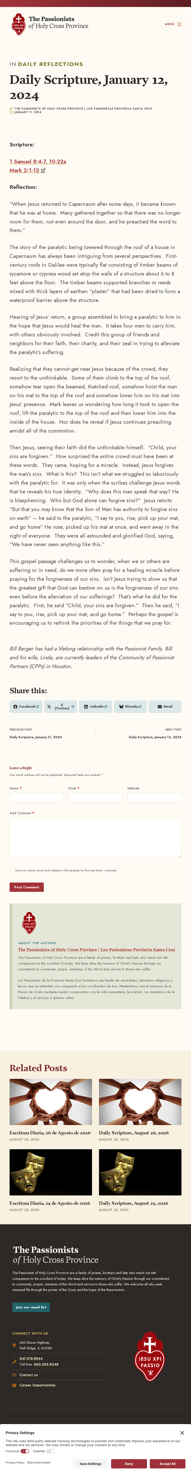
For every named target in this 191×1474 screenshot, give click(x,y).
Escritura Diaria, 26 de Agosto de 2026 (50, 1133)
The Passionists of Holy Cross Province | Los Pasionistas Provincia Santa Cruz (96, 949)
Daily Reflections (50, 64)
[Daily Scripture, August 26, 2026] (140, 1102)
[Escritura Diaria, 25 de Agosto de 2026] (51, 1172)
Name (16, 788)
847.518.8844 (31, 1358)
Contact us (29, 1374)
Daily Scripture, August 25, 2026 (133, 1203)
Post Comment (26, 887)
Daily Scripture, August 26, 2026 (134, 1133)
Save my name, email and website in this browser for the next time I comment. (66, 870)
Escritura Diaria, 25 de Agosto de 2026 (50, 1203)
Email (73, 788)
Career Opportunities (37, 1385)
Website (133, 788)
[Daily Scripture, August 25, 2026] (140, 1172)
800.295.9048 (46, 1364)
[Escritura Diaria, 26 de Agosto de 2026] (51, 1102)
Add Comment (22, 813)
